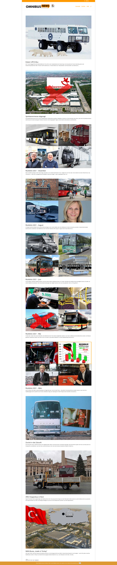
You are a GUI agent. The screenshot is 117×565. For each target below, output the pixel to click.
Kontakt (78, 6)
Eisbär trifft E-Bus (32, 62)
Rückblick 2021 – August (34, 225)
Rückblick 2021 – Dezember (36, 171)
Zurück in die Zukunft (33, 442)
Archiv (83, 6)
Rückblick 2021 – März (34, 388)
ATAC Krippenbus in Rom (35, 497)
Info (88, 6)
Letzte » (36, 560)
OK (79, 563)
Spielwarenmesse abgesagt (36, 116)
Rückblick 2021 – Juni (33, 279)
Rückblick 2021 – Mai (33, 334)
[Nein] (115, 563)
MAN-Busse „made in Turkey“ (36, 551)
